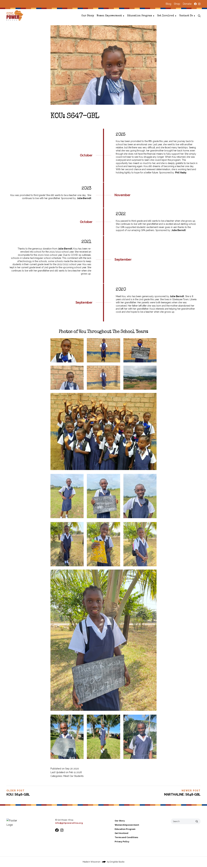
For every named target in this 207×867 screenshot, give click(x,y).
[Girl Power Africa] (15, 16)
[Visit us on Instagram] (199, 4)
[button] (199, 16)
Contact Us (186, 16)
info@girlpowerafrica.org (69, 823)
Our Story (87, 16)
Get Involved (165, 16)
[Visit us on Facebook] (195, 4)
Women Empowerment (109, 16)
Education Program (139, 16)
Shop (177, 3)
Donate (187, 3)
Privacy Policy (122, 841)
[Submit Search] (197, 821)
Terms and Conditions (126, 837)
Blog (168, 3)
